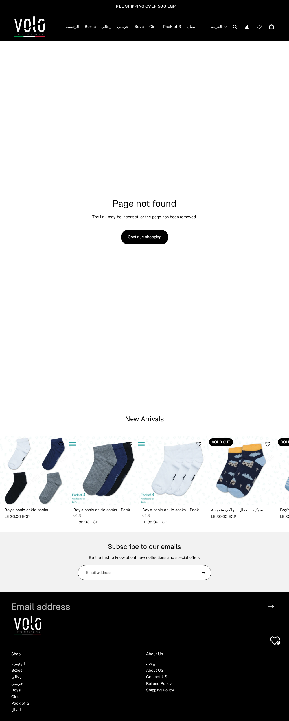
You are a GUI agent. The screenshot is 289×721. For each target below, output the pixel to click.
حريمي (17, 683)
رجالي (16, 676)
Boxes (16, 670)
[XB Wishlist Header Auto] (259, 26)
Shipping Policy (160, 690)
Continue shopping (144, 236)
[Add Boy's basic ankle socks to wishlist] (61, 444)
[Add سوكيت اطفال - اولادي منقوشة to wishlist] (267, 444)
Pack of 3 (20, 703)
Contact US (156, 676)
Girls (15, 696)
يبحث (150, 663)
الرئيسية (18, 663)
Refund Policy (159, 683)
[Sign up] (203, 573)
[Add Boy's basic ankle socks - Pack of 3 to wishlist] (130, 444)
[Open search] (235, 27)
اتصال (16, 709)
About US (154, 670)
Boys (16, 690)
